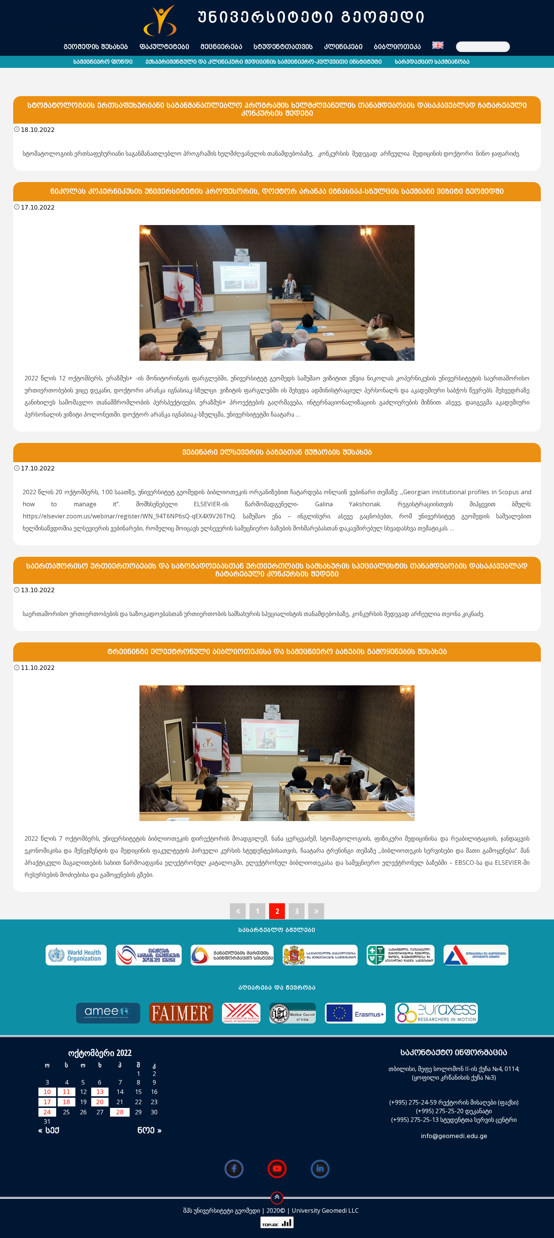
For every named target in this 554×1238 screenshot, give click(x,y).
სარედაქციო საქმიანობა (432, 62)
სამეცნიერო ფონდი (103, 62)
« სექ (49, 1130)
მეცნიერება (221, 47)
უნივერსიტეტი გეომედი (312, 17)
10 (47, 1092)
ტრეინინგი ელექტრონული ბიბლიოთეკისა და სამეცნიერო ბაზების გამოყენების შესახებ (277, 652)
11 (66, 1092)
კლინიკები (343, 47)
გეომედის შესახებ (96, 47)
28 (120, 1112)
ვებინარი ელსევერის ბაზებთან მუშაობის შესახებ (277, 452)
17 (47, 1102)
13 (100, 1092)
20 (100, 1102)
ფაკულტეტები (164, 47)
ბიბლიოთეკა (397, 47)
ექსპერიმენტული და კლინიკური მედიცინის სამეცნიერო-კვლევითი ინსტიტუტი (263, 62)
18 (66, 1102)
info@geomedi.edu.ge (454, 1136)
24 (47, 1112)
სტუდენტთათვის (283, 47)
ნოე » (149, 1130)
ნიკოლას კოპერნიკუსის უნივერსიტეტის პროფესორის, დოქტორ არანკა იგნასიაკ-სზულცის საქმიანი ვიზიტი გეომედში (277, 191)
